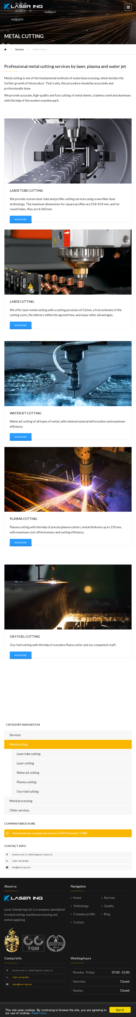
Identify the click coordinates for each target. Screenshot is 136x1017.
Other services (19, 810)
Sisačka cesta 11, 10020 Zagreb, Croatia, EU (32, 854)
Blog (107, 914)
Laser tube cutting (29, 754)
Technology (81, 906)
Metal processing (21, 801)
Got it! (120, 1010)
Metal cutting (18, 744)
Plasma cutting (26, 782)
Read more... (40, 1013)
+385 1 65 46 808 (20, 861)
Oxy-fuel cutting (28, 791)
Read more (21, 219)
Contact (78, 922)
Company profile (84, 914)
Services (19, 49)
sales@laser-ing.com (22, 984)
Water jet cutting (28, 772)
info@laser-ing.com (21, 867)
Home (77, 898)
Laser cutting (25, 763)
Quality (109, 906)
